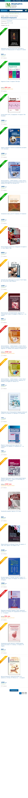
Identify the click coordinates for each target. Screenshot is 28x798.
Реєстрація (18, 0)
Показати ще (14, 690)
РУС (26, 0)
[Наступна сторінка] (26, 693)
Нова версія (7, 0)
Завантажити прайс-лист (14, 13)
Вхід (14, 0)
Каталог (5, 10)
